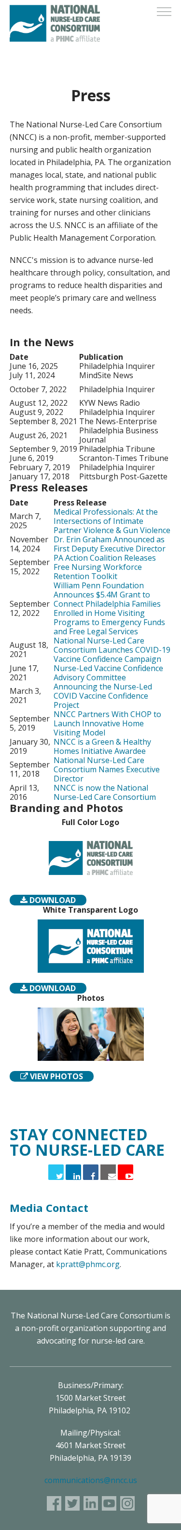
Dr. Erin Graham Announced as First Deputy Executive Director (110, 544)
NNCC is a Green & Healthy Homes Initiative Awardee (102, 746)
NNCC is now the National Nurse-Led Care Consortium (105, 792)
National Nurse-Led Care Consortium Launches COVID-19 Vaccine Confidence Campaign (112, 649)
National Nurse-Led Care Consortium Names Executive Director (107, 769)
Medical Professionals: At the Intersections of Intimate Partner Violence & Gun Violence (112, 521)
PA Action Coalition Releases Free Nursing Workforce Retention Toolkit (105, 566)
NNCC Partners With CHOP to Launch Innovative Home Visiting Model (107, 723)
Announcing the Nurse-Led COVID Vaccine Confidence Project (103, 695)
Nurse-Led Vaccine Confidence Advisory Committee (108, 673)
